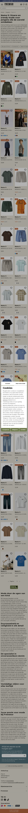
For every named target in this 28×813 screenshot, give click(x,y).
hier (20, 418)
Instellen (23, 429)
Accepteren (5, 429)
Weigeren (15, 429)
